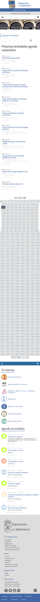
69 (20, 222)
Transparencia (14, 599)
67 (12, 222)
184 (17, 263)
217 (22, 275)
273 (22, 295)
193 (22, 266)
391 (12, 340)
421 (2, 351)
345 (22, 322)
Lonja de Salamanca (14, 377)
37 (36, 210)
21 (8, 207)
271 (12, 295)
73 (36, 222)
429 (2, 354)
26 (28, 207)
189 (2, 266)
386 (27, 337)
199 (12, 269)
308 (37, 307)
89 (28, 228)
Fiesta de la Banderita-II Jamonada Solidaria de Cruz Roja (14, 100)
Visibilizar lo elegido (14, 484)
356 (37, 325)
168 (17, 257)
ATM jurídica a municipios (12, 586)
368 (17, 331)
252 (37, 287)
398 (7, 342)
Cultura (7, 556)
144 (17, 248)
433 (22, 354)
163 (32, 254)
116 (37, 237)
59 (16, 219)
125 (2, 242)
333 (2, 319)
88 (24, 228)
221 (2, 278)
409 (22, 345)
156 (37, 251)
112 (17, 237)
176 (17, 260)
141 (2, 248)
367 (12, 331)
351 (12, 325)
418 (27, 348)
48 (8, 216)
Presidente (8, 540)
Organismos (9, 570)
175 (12, 260)
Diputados (8, 542)
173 (2, 260)
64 (36, 219)
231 (12, 281)
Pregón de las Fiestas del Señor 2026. (15, 172)
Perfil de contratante (14, 414)
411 (32, 345)
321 (22, 313)
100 (36, 231)
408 (17, 345)
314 (27, 310)
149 (2, 251)
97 (24, 231)
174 (7, 260)
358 (7, 328)
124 (37, 240)
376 (17, 334)
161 (22, 254)
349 (2, 325)
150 (7, 251)
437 (13, 357)
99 (32, 231)
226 (27, 278)
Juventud (11, 463)
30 (8, 210)
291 (32, 301)
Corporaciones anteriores (12, 549)
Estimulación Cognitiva (15, 437)
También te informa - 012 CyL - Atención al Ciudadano (21, 391)
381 (2, 337)
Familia (10, 452)
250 (27, 287)
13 (12, 204)
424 (17, 351)
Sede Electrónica (21, 10)
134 (7, 245)
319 (12, 313)
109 (2, 237)
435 (32, 354)
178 (27, 260)
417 (22, 348)
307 (32, 307)
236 (37, 281)
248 (17, 287)
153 (22, 251)
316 (37, 310)
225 (22, 278)
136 (17, 245)
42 (20, 213)
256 (17, 289)
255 (12, 289)
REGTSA (7, 575)
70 (24, 222)
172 (37, 257)
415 (12, 348)
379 (32, 334)
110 (7, 237)
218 (27, 275)
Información (12, 399)
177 (22, 260)
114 (27, 237)
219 (32, 275)
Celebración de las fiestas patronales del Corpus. (15, 71)
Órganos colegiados (10, 546)
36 (32, 210)
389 (2, 340)
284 (37, 298)
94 (11, 231)
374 (7, 334)
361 (22, 328)
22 (12, 207)
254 (7, 289)
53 (28, 216)
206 (7, 272)
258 (27, 289)
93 (7, 231)
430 (7, 354)
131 (32, 242)
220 (37, 275)
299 (32, 304)
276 (37, 295)
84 (8, 228)
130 (27, 242)
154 (27, 251)
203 (32, 269)
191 (12, 266)
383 (12, 337)
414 (7, 348)
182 (7, 263)
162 (27, 254)
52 (24, 216)
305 (22, 307)
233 (22, 281)
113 (22, 237)
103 (12, 234)
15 (20, 204)
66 (8, 222)
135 (12, 245)
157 (2, 254)
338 (27, 319)
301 (2, 307)
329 (22, 316)
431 (12, 354)
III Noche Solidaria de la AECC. (13, 184)
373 (2, 334)
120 (17, 240)
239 (12, 284)
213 (2, 275)
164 (37, 254)
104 (17, 234)
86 (16, 228)
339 (32, 319)
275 (32, 295)
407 (12, 345)
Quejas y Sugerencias (15, 421)
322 (27, 313)
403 (32, 342)
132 (37, 242)
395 (32, 340)
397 (2, 342)
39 (8, 213)
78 (20, 225)
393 (22, 340)
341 (2, 322)
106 (27, 234)
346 (27, 322)
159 (12, 254)
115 (32, 237)
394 (27, 340)
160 (17, 254)
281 (22, 298)
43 (24, 213)
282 (27, 298)
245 (2, 287)
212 (37, 272)
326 (7, 316)
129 (22, 242)
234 (27, 281)
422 (7, 351)
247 (12, 287)
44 (28, 213)
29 (4, 210)
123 (32, 240)
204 (37, 269)
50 (16, 216)
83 (4, 228)
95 (15, 231)
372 (37, 331)
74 (4, 225)
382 (7, 337)
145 (22, 248)
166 (7, 257)
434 (27, 354)
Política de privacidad (16, 596)
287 (12, 301)
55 (36, 216)
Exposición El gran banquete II (17, 508)
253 (2, 289)
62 (28, 219)
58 (12, 219)
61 (24, 219)
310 (7, 310)
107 (32, 234)
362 (27, 328)
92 (3, 231)
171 (32, 257)
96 (19, 231)
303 (12, 307)
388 (37, 337)
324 (37, 313)
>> (27, 357)
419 (32, 348)
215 (12, 275)
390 (7, 340)
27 (32, 207)
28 (36, 207)
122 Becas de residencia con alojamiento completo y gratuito (23, 496)
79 (24, 225)
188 (37, 263)
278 (7, 298)
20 (4, 207)
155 (32, 251)
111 (12, 237)
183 (12, 263)
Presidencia (8, 560)
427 (32, 351)
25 (24, 207)
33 (20, 210)
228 (37, 278)
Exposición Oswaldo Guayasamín (18, 473)
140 (37, 245)
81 (32, 225)
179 (32, 260)
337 (22, 319)
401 (22, 342)
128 (17, 242)
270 (7, 295)
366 (7, 331)
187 (32, 263)
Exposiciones (12, 486)
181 (2, 263)
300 (37, 304)
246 (7, 287)
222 (7, 278)
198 (7, 269)
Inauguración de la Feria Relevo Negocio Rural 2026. (13, 157)
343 (12, 322)
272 (17, 295)
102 (7, 234)
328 (17, 316)
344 (17, 322)
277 (2, 298)
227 (32, 278)
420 (37, 348)
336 (17, 319)
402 (27, 342)
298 (27, 304)
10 (38, 201)
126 (7, 242)
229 (2, 281)
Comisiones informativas (12, 548)
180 (37, 260)
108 (37, 234)
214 (7, 275)
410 (27, 345)
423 (12, 351)
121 (22, 240)
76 (12, 225)
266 (27, 292)
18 (32, 204)
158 (7, 254)
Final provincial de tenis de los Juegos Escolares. (15, 128)
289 (22, 301)
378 (27, 334)
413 (2, 348)
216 (17, 275)
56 (4, 219)
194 (27, 266)
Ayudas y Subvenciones (15, 406)
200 (17, 269)
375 (12, 334)
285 (2, 301)
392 (17, 340)
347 (32, 322)
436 (37, 354)
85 (12, 228)
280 (17, 298)
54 (32, 216)
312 (17, 310)
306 (27, 307)
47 (4, 216)
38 (4, 213)
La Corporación (10, 537)
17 (28, 204)
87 (20, 228)
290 (27, 301)
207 (12, 272)
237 (2, 284)
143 (12, 248)
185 (22, 263)
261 (2, 292)
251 (32, 287)
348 (37, 322)
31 (12, 210)
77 (16, 225)
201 (22, 269)
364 (37, 328)
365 (2, 331)
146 (27, 248)
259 (32, 289)
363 (32, 328)
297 (22, 304)
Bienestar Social (9, 558)
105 (22, 234)
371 (32, 331)
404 (37, 342)
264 (17, 292)
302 (7, 307)
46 (36, 213)
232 (17, 281)
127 (12, 242)
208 (17, 272)
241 (22, 284)
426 (27, 351)
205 (2, 272)
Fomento (7, 562)
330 (27, 316)
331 (32, 316)
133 (2, 245)
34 (24, 210)
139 (32, 245)
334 (7, 319)
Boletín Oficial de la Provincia (17, 384)
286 (7, 301)
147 (32, 248)
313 (22, 310)
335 (12, 319)
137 (22, 245)
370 (27, 331)
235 (32, 281)
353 (22, 325)
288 (17, 301)
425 (22, 351)
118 (7, 240)
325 (2, 316)
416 (17, 348)
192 (17, 266)
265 (22, 292)
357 (2, 328)
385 (22, 337)
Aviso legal (4, 596)
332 (37, 316)
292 (37, 301)
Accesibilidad (28, 596)
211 (32, 272)
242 (27, 284)
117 (2, 240)
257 (22, 289)
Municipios (9, 579)
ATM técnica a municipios (12, 584)
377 (22, 334)
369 (22, 331)
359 (12, 328)
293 (2, 304)
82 (36, 225)
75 (8, 225)
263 (12, 292)
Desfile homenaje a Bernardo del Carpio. (13, 142)
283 (32, 298)
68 (16, 222)
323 (32, 313)
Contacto (23, 599)
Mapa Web (4, 599)
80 (28, 225)
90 (32, 228)
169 (22, 257)
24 (20, 207)
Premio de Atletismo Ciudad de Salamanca (13, 114)
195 (32, 266)
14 (16, 204)
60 (20, 219)
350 (7, 325)
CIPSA (6, 573)
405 (2, 345)
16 (24, 204)
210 (27, 272)
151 (12, 251)
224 (17, 278)
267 (32, 292)
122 (27, 240)
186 (27, 263)
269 (2, 295)
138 (27, 245)
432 (17, 354)
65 (4, 222)
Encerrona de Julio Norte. (11, 58)
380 (37, 334)
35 (28, 210)
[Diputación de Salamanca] (20, 4)
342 (7, 322)
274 (27, 295)
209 (22, 272)
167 (12, 257)
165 (2, 257)
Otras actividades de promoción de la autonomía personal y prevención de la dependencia (22, 440)
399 (12, 342)
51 (20, 216)
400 (17, 342)
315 (32, 310)
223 (12, 278)
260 (37, 289)
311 (12, 310)
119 (12, 240)
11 (4, 204)
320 (17, 313)
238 (7, 284)
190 (7, 266)
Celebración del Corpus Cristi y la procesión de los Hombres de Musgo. (15, 86)
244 (37, 284)
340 (37, 319)
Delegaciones (8, 544)
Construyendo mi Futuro (15, 450)
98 (28, 231)
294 (7, 304)
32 (16, 210)
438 (18, 357)
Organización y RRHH (11, 566)
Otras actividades (14, 499)
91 (36, 228)
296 (17, 304)
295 (12, 304)
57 (8, 219)
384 (17, 337)
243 (32, 284)
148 (37, 248)
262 (7, 292)
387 (32, 337)
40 (12, 213)
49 (12, 216)
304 (17, 307)
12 (8, 204)
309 (2, 310)
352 (17, 325)
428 (37, 351)
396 (37, 340)
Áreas (6, 554)
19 (36, 204)
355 (32, 325)
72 (32, 222)
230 (7, 281)
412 (37, 345)
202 (27, 269)
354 (27, 325)
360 (17, 328)
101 (2, 234)
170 (27, 257)
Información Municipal (11, 582)
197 (2, 269)
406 (7, 345)
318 (7, 313)
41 (16, 213)
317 (2, 313)
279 (12, 298)
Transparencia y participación (19, 13)
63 (32, 219)
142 (7, 248)
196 (37, 266)
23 (16, 207)
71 (28, 222)
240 (17, 284)
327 (12, 316)
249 (22, 287)
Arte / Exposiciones (15, 475)
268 (37, 292)
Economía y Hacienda (11, 564)
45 (32, 213)
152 (17, 251)
